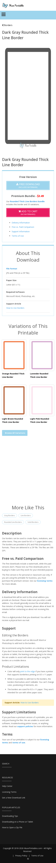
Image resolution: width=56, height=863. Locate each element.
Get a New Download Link (13, 797)
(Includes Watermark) (29, 185)
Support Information (21, 231)
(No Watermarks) (29, 212)
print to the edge (27, 671)
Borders (8, 25)
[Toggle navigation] (3, 15)
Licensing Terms (9, 792)
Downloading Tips (10, 816)
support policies (25, 726)
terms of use (18, 742)
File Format (11, 268)
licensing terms (44, 581)
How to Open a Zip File (12, 827)
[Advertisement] (28, 472)
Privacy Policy (21, 855)
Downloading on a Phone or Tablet (17, 821)
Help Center (7, 786)
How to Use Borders (15, 308)
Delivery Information (21, 222)
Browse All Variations (15, 433)
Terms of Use (18, 236)
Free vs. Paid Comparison (23, 227)
